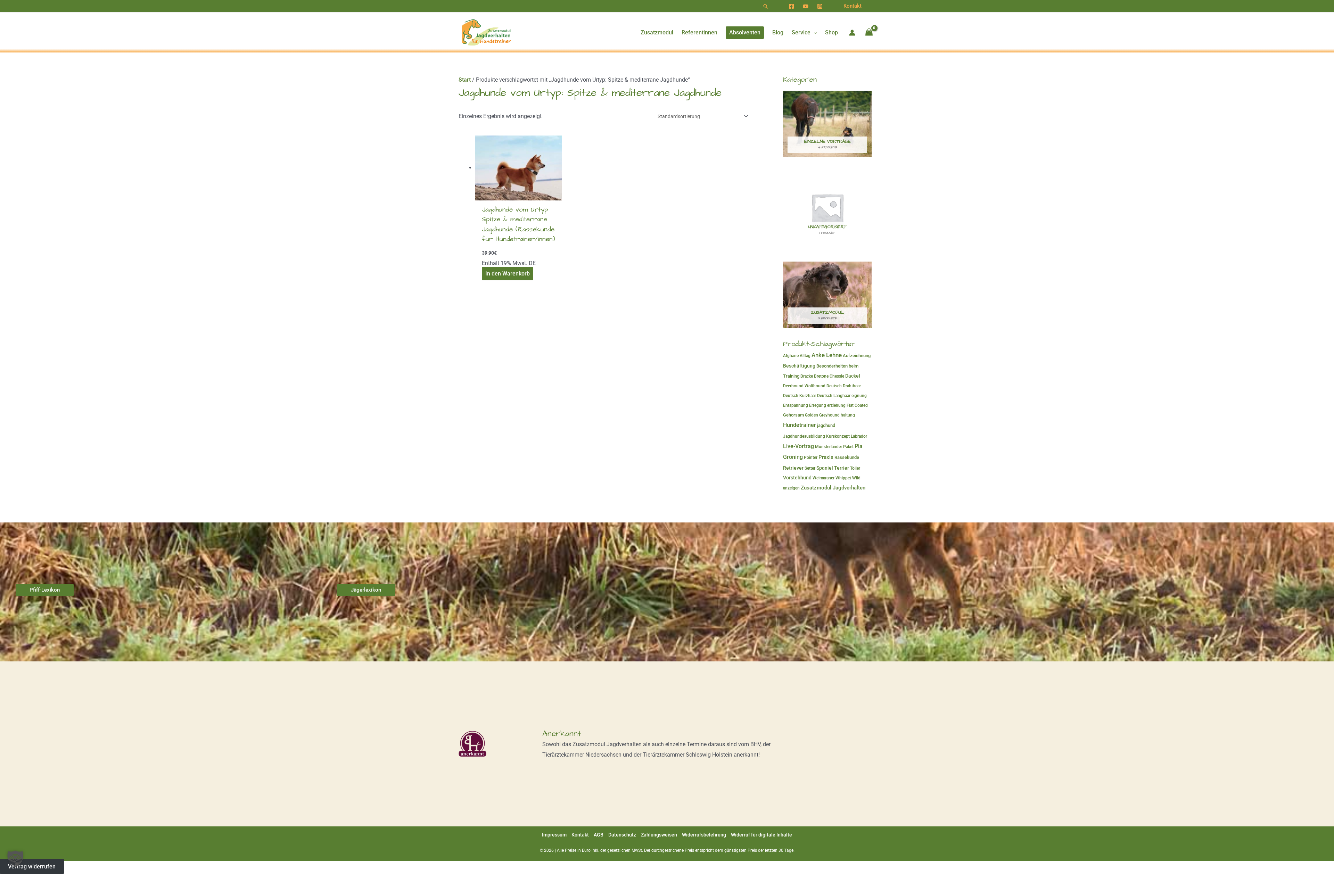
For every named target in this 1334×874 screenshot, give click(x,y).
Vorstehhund (797, 477)
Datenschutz (622, 835)
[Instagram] (820, 6)
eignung (859, 395)
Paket (848, 446)
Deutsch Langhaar (833, 395)
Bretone (821, 376)
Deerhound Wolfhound (804, 386)
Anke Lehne (827, 355)
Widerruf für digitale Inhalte (761, 835)
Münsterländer (828, 446)
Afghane (791, 355)
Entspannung (795, 405)
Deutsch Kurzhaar (799, 395)
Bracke (806, 376)
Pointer (810, 457)
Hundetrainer (799, 425)
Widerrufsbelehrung (704, 835)
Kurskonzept (838, 436)
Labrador (859, 436)
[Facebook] (791, 6)
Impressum (554, 835)
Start (465, 79)
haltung (848, 415)
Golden (811, 415)
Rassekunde (846, 457)
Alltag (805, 355)
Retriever (793, 468)
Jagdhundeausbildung (804, 436)
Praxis (825, 457)
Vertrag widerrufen (32, 866)
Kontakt (580, 835)
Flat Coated (857, 405)
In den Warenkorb (507, 273)
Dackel (852, 376)
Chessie (837, 376)
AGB (598, 835)
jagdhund (826, 425)
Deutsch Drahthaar (843, 386)
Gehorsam (793, 415)
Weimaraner (823, 478)
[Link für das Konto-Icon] (852, 33)
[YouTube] (805, 6)
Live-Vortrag (798, 446)
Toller (855, 468)
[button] (766, 6)
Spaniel (824, 468)
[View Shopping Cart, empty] (868, 32)
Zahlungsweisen (659, 835)
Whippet (843, 478)
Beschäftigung (799, 366)
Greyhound (829, 415)
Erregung (817, 405)
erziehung (836, 405)
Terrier (841, 468)
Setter (810, 468)
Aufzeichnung (857, 355)
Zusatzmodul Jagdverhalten (833, 488)
